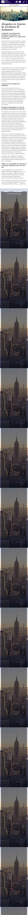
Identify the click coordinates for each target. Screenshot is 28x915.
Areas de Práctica (14, 5)
